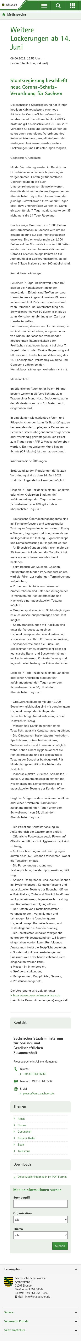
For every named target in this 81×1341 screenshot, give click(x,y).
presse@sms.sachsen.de (38, 1093)
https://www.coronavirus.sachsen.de (36, 995)
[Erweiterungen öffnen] (72, 5)
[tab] (40, 1269)
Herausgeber (12, 1269)
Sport (21, 1144)
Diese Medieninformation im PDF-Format (42, 1176)
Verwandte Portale (16, 1321)
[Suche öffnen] (58, 5)
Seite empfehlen (15, 1330)
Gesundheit (24, 1131)
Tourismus (24, 1151)
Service (9, 1312)
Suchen (60, 1246)
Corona (22, 1125)
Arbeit (21, 1118)
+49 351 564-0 (34, 1289)
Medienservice (16, 14)
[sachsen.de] (10, 4)
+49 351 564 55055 (34, 1073)
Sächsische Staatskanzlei (30, 1278)
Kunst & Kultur (26, 1138)
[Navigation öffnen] (44, 5)
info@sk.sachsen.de (37, 1296)
